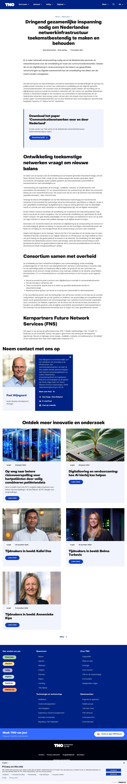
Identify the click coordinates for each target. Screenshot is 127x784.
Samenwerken (86, 694)
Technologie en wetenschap (49, 694)
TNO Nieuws (42, 688)
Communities (87, 679)
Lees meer (14, 498)
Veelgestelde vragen (90, 683)
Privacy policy (13, 778)
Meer (104, 4)
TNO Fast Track (88, 708)
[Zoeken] (114, 4)
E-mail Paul (47, 401)
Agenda (41, 661)
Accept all (113, 770)
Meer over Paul (45, 392)
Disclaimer (81, 755)
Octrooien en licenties (46, 717)
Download (41, 138)
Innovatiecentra (88, 717)
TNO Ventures (87, 713)
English (4, 763)
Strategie (85, 665)
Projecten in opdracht (90, 699)
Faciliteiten (42, 699)
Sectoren (9, 683)
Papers (41, 679)
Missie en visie (87, 661)
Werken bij (9, 690)
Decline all (113, 774)
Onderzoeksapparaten (46, 704)
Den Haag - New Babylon (52, 397)
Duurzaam (23, 4)
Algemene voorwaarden (61, 760)
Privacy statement (53, 755)
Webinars (41, 665)
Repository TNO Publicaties (48, 722)
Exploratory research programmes (51, 713)
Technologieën (43, 708)
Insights (41, 670)
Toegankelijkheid (68, 755)
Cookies (41, 755)
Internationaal (87, 722)
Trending (41, 683)
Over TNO (85, 651)
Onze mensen (87, 670)
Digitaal (60, 4)
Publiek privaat (87, 704)
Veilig (48, 4)
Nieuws (41, 657)
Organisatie (86, 657)
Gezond (36, 4)
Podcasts (41, 674)
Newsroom (41, 651)
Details (4, 778)
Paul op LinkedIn (49, 405)
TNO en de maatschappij (91, 674)
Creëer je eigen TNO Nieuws (111, 734)
